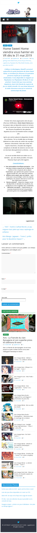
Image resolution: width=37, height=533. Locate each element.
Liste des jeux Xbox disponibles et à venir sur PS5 (16, 492)
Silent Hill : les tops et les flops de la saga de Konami (17, 495)
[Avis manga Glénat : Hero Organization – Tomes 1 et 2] (7, 385)
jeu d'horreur (27, 60)
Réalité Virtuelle (25, 63)
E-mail (4, 289)
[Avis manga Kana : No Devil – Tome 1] (7, 433)
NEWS (5, 45)
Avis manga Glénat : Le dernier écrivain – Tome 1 (23, 464)
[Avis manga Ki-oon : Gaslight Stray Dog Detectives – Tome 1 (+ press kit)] (7, 423)
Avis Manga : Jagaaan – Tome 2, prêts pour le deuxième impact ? (17, 237)
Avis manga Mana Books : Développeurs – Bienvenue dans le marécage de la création (23, 416)
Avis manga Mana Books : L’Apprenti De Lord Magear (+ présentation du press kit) (22, 397)
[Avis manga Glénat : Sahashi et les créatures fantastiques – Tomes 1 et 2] (7, 443)
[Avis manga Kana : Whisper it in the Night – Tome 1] (7, 366)
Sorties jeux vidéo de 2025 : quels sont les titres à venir (17, 489)
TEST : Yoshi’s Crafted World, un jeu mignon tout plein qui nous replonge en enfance (18, 229)
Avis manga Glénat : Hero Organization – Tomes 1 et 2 (22, 387)
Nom (4, 279)
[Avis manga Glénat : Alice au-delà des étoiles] (7, 404)
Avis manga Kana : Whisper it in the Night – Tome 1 (23, 368)
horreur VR (20, 60)
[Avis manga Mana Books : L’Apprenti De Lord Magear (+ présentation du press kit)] (7, 394)
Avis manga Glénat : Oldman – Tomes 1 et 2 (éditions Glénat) (23, 358)
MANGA (6, 334)
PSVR (10, 45)
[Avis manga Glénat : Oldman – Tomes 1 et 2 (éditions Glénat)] (7, 357)
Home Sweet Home (12, 60)
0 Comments (25, 58)
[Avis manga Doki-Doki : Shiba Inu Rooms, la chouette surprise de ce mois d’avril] (7, 471)
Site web (4, 297)
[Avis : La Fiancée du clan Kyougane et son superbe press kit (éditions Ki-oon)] (18, 315)
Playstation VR (13, 63)
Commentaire (6, 253)
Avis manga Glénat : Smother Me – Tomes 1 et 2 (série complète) (23, 454)
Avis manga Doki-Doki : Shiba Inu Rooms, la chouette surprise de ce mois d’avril (23, 474)
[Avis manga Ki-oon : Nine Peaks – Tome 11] (7, 376)
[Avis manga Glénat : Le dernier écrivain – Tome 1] (7, 462)
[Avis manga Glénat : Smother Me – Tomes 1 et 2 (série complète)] (7, 453)
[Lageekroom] (18, 8)
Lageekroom (16, 58)
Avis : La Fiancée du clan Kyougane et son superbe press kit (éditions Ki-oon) (17, 340)
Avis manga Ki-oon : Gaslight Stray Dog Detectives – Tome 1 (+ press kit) (23, 426)
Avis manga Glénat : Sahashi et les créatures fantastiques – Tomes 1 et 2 (23, 445)
